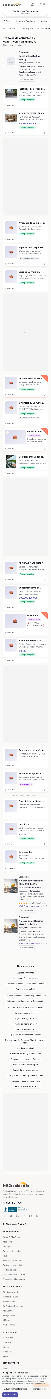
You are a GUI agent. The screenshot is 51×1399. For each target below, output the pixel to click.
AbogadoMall (9, 1315)
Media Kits (7, 1242)
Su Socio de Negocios (13, 1306)
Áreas (5, 1356)
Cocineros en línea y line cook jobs (25, 1054)
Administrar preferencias (15, 1389)
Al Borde (7, 1320)
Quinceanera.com (10, 1297)
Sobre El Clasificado (12, 1237)
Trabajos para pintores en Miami (25, 1086)
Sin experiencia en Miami (25, 1013)
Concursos (7, 1342)
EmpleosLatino (9, 1301)
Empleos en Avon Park (25, 989)
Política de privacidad (12, 1265)
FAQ (5, 1368)
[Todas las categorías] (32, 4)
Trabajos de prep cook (25, 1029)
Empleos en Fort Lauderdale (25, 978)
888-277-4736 (14, 1203)
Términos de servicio (12, 1251)
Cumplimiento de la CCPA (14, 1274)
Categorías (8, 1352)
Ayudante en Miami (25, 1048)
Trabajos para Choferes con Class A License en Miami (25, 1041)
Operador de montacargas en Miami (25, 1035)
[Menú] (42, 4)
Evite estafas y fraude (12, 1260)
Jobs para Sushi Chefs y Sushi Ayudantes (25, 1007)
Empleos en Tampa (15, 984)
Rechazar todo (39, 1389)
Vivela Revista (9, 1325)
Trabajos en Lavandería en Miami (25, 1081)
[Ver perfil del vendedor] (7, 432)
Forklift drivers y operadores (25, 1070)
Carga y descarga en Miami (25, 1018)
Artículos (6, 1347)
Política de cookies (11, 1270)
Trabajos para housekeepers (25, 1064)
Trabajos (7, 1246)
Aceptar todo (10, 1394)
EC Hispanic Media (11, 1292)
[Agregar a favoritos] (44, 105)
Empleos (29, 28)
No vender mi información (14, 1279)
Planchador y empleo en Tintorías (25, 1059)
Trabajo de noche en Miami (25, 1024)
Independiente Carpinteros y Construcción (25, 1001)
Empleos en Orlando (25, 973)
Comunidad (8, 1338)
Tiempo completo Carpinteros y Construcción (26, 995)
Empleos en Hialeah (35, 984)
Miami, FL (15, 28)
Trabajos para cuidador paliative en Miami (25, 1075)
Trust (5, 1256)
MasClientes (8, 1311)
